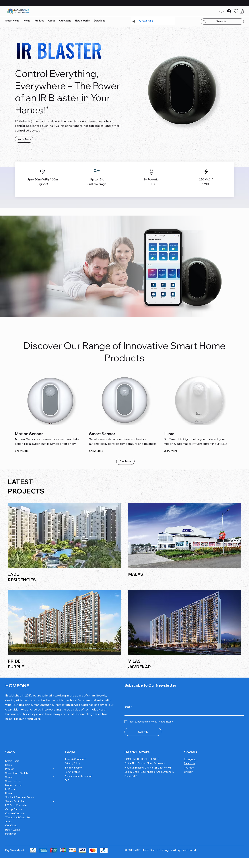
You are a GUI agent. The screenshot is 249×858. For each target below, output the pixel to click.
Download (11, 833)
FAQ (67, 780)
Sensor (9, 777)
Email (128, 706)
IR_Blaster (11, 789)
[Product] (54, 769)
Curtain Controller (15, 813)
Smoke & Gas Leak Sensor (20, 797)
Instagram (190, 759)
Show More (22, 450)
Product (9, 768)
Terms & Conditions (75, 759)
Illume (8, 793)
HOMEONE (17, 685)
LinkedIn (188, 771)
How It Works (12, 829)
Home (8, 764)
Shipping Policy (73, 767)
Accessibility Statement (78, 776)
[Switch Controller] (54, 801)
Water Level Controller (18, 817)
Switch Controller (15, 801)
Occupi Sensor (13, 809)
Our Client (11, 825)
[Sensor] (54, 777)
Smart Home (12, 760)
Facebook (189, 763)
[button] (242, 11)
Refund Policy (72, 771)
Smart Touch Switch (16, 773)
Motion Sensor (13, 785)
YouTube (189, 767)
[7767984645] (135, 21)
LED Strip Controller (16, 805)
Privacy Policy (72, 763)
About (8, 821)
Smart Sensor (13, 781)
